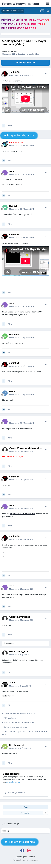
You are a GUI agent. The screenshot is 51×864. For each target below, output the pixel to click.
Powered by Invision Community (25, 860)
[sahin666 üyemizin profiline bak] (5, 74)
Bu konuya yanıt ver (25, 62)
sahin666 (12, 51)
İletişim (32, 857)
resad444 (14, 334)
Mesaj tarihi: (21, 146)
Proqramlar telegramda (20, 135)
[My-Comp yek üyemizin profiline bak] (5, 746)
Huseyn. (13, 206)
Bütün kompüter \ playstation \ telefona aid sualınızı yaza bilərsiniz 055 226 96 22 (25, 24)
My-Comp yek (16, 745)
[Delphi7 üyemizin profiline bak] (5, 393)
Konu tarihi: (21, 75)
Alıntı (10, 126)
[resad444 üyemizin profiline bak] (5, 336)
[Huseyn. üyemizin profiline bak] (5, 207)
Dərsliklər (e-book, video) (28, 54)
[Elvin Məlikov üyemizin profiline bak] (5, 144)
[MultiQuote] (3, 125)
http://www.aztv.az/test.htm (22, 514)
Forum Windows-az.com (20, 4)
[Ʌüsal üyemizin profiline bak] (5, 684)
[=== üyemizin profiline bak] (5, 172)
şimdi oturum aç (13, 782)
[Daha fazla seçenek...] (46, 73)
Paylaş (26, 807)
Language (20, 857)
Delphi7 (13, 391)
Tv (3, 552)
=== (11, 171)
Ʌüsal (12, 682)
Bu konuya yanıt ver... (17, 793)
